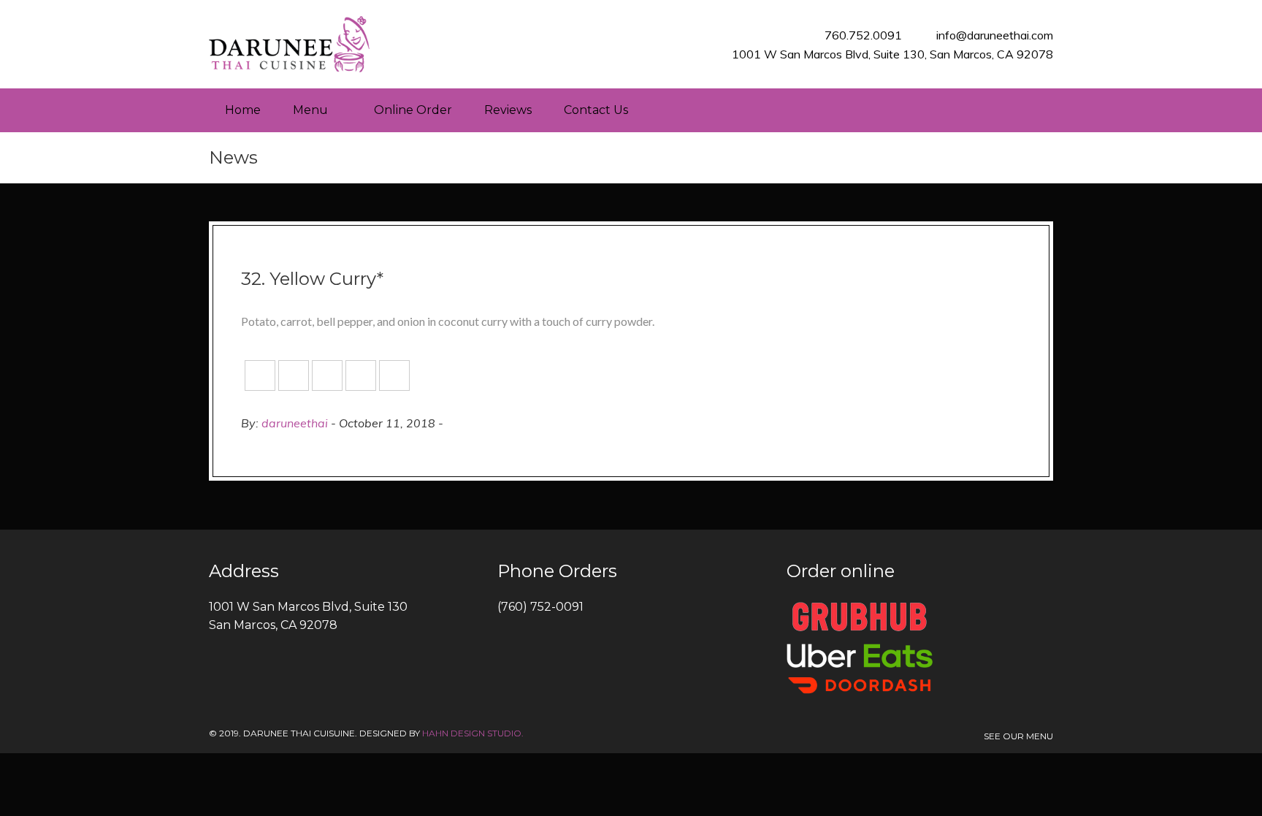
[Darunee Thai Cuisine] (289, 44)
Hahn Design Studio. (473, 733)
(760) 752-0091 (540, 607)
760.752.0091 (863, 35)
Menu (310, 110)
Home (243, 110)
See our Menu (1018, 736)
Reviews (508, 110)
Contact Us (596, 110)
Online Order (413, 110)
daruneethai (294, 423)
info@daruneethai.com (994, 35)
